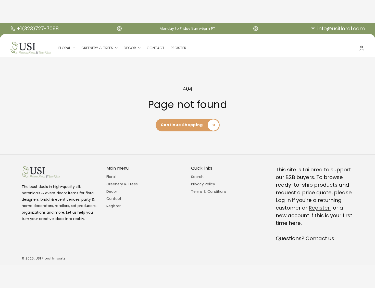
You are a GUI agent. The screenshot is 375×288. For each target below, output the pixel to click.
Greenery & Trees (122, 184)
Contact (113, 198)
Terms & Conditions (209, 191)
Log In (283, 200)
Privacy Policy (203, 184)
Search (197, 176)
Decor (111, 191)
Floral (111, 176)
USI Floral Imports (51, 258)
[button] (119, 28)
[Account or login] (361, 48)
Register (113, 206)
